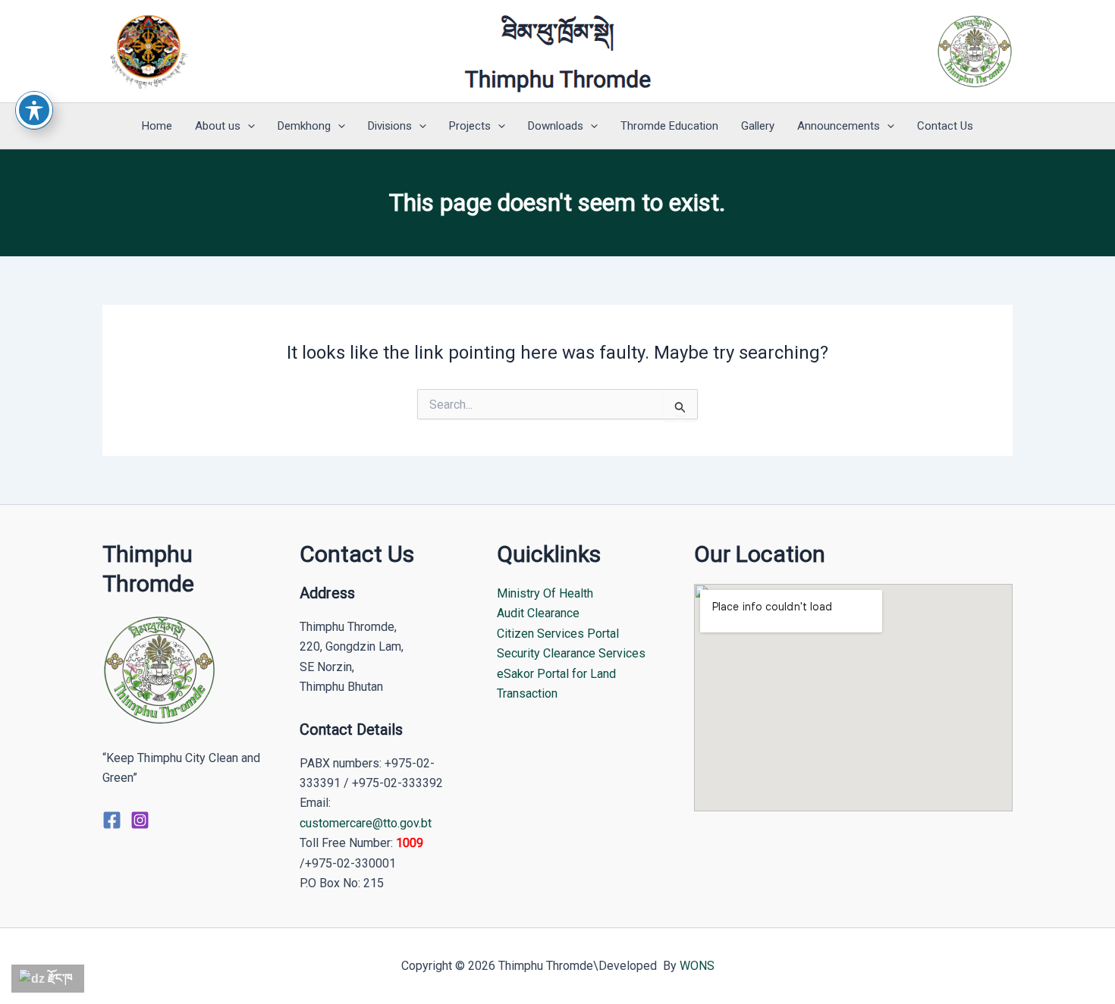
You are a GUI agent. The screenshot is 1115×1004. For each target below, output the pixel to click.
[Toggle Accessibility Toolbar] (34, 110)
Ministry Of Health (545, 593)
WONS (697, 966)
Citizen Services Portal (558, 633)
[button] (247, 126)
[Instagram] (139, 820)
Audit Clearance (538, 613)
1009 (409, 843)
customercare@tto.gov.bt (366, 823)
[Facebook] (111, 820)
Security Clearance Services (571, 653)
